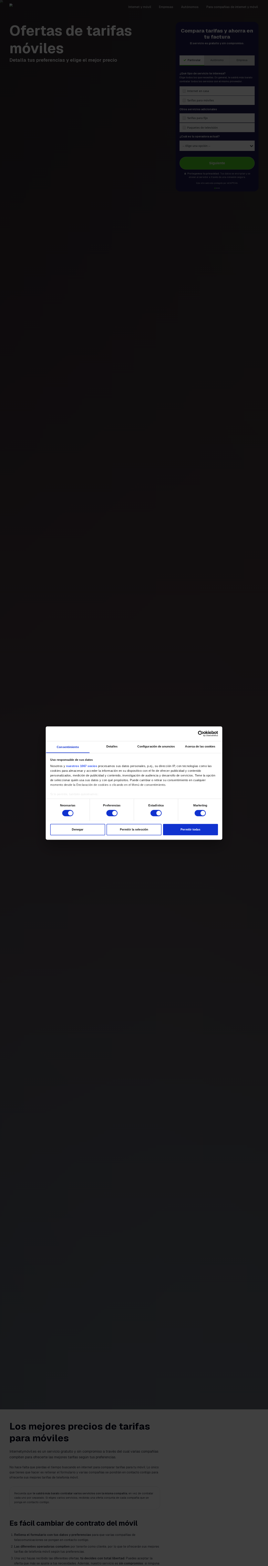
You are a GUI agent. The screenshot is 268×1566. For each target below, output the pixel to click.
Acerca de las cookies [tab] (200, 746)
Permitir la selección (134, 829)
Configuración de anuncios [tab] (156, 746)
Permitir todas (190, 829)
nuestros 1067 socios (81, 766)
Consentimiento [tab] (68, 747)
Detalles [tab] (112, 746)
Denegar (78, 829)
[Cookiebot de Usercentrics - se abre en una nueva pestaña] (201, 734)
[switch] (112, 813)
